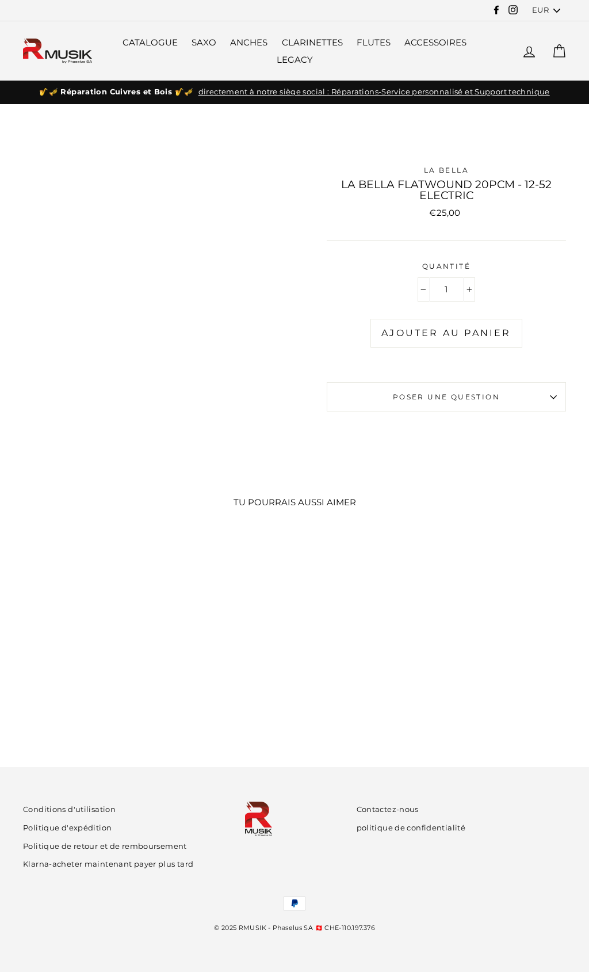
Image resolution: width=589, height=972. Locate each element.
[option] (294, 92)
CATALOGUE (150, 42)
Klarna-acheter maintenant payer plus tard (108, 864)
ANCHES (248, 42)
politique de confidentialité (411, 828)
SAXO (204, 42)
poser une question (446, 396)
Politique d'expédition (67, 828)
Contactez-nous (388, 809)
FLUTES (374, 42)
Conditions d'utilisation (69, 809)
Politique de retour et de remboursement (105, 846)
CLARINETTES (312, 42)
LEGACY (295, 59)
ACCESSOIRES (435, 42)
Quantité (446, 266)
